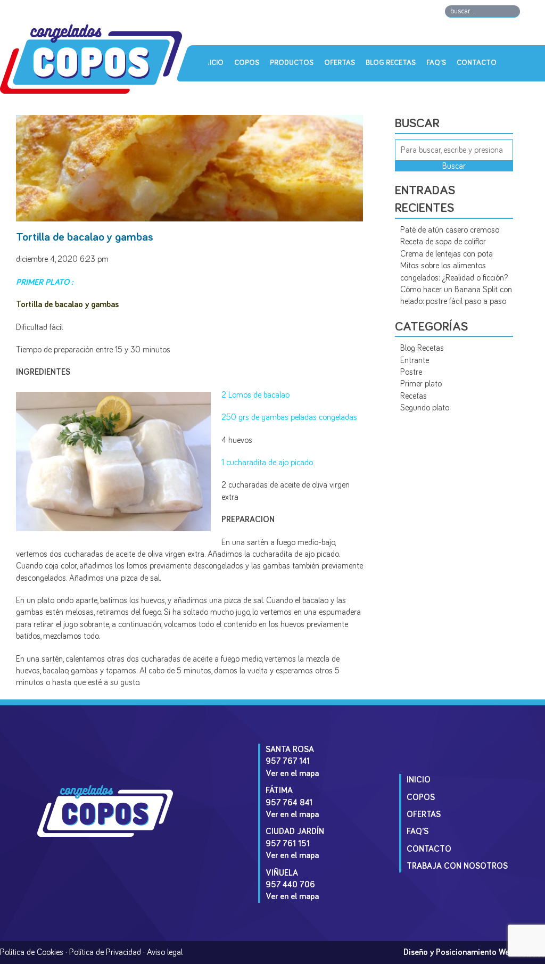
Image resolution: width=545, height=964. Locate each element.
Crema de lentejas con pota (446, 254)
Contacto (477, 63)
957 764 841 (289, 802)
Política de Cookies (31, 952)
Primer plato (421, 384)
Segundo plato (424, 407)
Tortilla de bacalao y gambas (84, 237)
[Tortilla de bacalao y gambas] (189, 217)
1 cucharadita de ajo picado (267, 462)
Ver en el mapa (292, 773)
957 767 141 (288, 761)
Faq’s (436, 63)
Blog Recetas (391, 63)
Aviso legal (165, 952)
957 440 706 (290, 884)
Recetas (413, 396)
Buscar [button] (454, 166)
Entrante (414, 360)
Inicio (213, 63)
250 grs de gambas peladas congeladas (289, 417)
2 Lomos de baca (250, 395)
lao (284, 395)
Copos (246, 63)
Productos (291, 63)
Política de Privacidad (105, 952)
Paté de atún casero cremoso (449, 230)
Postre (411, 372)
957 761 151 (288, 843)
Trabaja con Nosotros (457, 866)
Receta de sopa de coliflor (443, 241)
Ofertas (339, 63)
